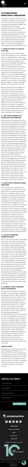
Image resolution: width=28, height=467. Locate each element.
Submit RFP (14, 439)
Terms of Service (13, 465)
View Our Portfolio (14, 429)
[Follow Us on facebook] (6, 422)
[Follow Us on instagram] (17, 422)
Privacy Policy (13, 464)
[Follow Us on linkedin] (13, 422)
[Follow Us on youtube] (20, 422)
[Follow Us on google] (10, 422)
